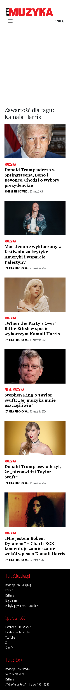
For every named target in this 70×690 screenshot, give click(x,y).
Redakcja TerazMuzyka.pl (18, 584)
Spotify (9, 647)
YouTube (10, 637)
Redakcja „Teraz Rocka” (18, 668)
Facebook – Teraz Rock (18, 626)
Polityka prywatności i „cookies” (22, 605)
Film (7, 389)
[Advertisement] (35, 66)
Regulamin (11, 600)
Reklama (9, 595)
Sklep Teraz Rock (14, 673)
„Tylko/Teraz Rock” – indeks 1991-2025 (27, 684)
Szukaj (59, 21)
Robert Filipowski (16, 191)
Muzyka (10, 164)
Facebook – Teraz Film (17, 632)
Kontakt (9, 590)
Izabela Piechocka (16, 268)
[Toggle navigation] (10, 21)
